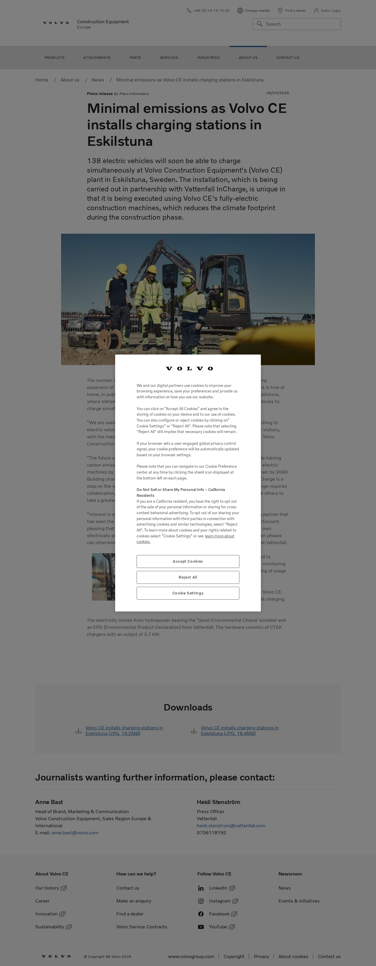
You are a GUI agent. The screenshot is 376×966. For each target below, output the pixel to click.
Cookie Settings (188, 593)
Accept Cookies (188, 561)
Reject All (188, 577)
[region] (188, 483)
